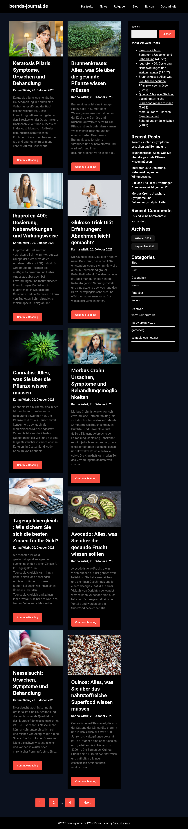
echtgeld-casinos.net (144, 337)
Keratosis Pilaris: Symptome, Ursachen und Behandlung (155, 55)
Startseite (86, 6)
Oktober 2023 (143, 238)
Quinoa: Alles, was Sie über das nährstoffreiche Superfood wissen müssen (92, 695)
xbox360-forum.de (143, 315)
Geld (134, 270)
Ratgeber (120, 6)
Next (87, 802)
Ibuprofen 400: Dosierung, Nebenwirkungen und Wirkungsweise (155, 68)
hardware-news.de (143, 322)
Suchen (135, 26)
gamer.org (137, 330)
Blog (135, 6)
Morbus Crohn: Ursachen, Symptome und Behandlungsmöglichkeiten (94, 383)
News (103, 6)
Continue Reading (27, 160)
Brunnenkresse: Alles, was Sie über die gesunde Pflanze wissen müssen (93, 76)
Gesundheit (168, 6)
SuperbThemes (121, 823)
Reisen (149, 6)
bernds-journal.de (28, 6)
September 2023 (144, 246)
